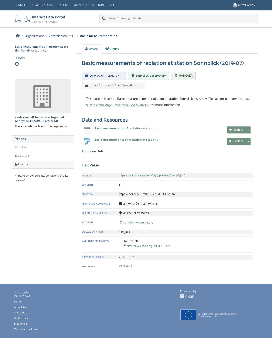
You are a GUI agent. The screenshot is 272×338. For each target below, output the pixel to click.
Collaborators (83, 5)
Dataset (93, 49)
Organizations (42, 5)
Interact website (246, 5)
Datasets (22, 5)
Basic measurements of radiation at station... (126, 128)
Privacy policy (21, 324)
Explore (238, 129)
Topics (102, 5)
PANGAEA (186, 76)
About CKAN (20, 307)
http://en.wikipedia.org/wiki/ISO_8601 (148, 246)
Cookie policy (21, 318)
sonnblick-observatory (151, 75)
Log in (17, 302)
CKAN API (19, 313)
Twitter (21, 147)
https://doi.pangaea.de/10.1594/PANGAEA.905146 (152, 175)
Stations (62, 5)
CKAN (187, 296)
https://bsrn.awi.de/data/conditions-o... (116, 85)
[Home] (18, 36)
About (114, 5)
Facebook (23, 156)
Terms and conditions (26, 329)
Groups (114, 49)
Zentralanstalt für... (62, 36)
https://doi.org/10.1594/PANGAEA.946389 (119, 105)
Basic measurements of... (100, 36)
